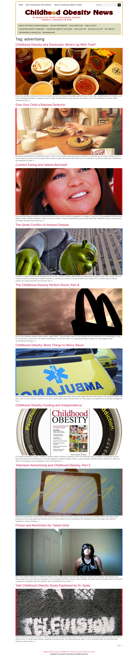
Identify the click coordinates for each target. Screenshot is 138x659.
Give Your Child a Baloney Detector (40, 105)
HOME (20, 5)
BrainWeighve (49, 32)
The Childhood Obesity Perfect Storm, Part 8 (47, 285)
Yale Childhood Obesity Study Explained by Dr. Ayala (52, 585)
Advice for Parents (58, 26)
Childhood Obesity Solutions (59, 29)
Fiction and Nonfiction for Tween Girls (42, 525)
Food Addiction (76, 26)
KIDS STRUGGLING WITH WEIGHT (38, 5)
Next (120, 645)
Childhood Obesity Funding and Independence (48, 405)
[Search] (119, 4)
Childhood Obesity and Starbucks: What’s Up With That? (55, 44)
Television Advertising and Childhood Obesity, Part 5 (52, 465)
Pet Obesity (110, 29)
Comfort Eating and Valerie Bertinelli (41, 165)
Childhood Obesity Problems (31, 29)
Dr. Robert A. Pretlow (88, 652)
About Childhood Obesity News (68, 5)
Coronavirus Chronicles (30, 32)
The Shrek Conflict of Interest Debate (42, 225)
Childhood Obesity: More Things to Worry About (49, 345)
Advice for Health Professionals (33, 26)
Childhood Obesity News (51, 652)
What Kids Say (80, 29)
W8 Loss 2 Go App (95, 29)
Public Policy (91, 26)
